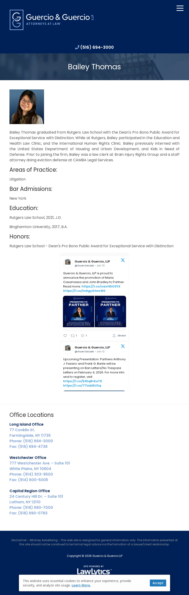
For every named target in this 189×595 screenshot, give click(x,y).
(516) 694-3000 (97, 47)
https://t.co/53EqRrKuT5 (82, 381)
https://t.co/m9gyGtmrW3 (84, 291)
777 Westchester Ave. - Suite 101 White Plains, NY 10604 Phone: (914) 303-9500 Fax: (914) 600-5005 (39, 468)
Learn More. (81, 585)
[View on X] (123, 261)
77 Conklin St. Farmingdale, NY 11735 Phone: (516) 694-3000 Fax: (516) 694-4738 (31, 435)
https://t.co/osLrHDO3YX (101, 286)
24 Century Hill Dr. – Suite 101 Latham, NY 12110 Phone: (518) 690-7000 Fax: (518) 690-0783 (36, 502)
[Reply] (65, 336)
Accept (158, 583)
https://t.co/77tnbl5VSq (82, 385)
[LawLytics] (94, 570)
